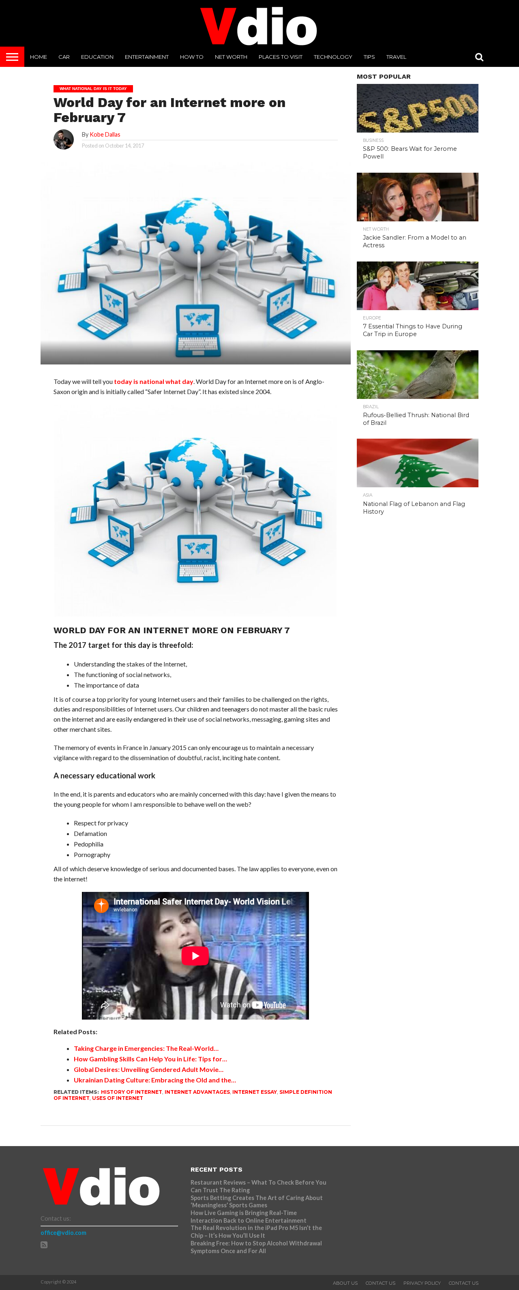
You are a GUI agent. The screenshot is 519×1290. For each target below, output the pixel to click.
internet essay (254, 1092)
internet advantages (197, 1092)
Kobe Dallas (105, 134)
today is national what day (153, 381)
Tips (369, 57)
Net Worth (231, 57)
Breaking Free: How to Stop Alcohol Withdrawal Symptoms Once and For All (256, 1247)
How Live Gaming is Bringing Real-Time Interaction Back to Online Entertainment (249, 1216)
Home (38, 57)
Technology (333, 57)
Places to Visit (280, 57)
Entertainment (147, 57)
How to (192, 57)
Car (64, 57)
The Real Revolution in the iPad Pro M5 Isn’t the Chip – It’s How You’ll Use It (256, 1231)
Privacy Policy (422, 1283)
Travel (396, 57)
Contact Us (380, 1283)
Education (97, 57)
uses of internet (117, 1098)
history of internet (131, 1092)
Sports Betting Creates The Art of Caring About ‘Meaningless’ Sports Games (257, 1201)
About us (345, 1283)
